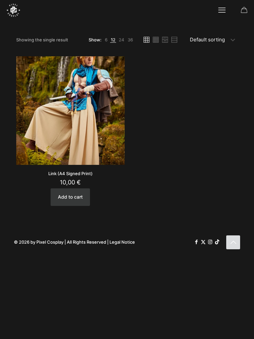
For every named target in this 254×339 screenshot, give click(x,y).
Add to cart (70, 197)
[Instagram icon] (210, 242)
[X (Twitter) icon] (203, 242)
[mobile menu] (222, 10)
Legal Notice (122, 242)
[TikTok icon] (217, 242)
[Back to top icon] (233, 242)
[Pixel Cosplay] (13, 10)
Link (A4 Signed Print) (70, 173)
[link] (106, 40)
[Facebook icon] (196, 242)
